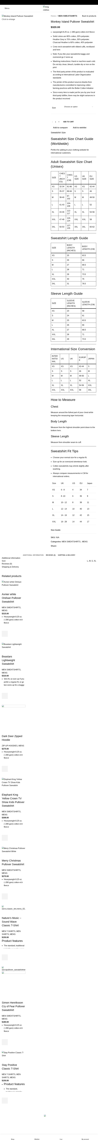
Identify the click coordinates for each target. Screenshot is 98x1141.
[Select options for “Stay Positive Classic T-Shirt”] (5, 1101)
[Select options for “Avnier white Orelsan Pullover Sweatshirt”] (5, 634)
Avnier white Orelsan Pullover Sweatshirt (11, 598)
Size (54, 108)
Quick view (5, 640)
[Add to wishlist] (5, 628)
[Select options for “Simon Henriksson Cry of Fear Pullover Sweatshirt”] (5, 1042)
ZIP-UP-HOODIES (10, 746)
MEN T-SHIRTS (8, 931)
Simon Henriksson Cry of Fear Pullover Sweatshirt (13, 1006)
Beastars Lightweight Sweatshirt (8, 660)
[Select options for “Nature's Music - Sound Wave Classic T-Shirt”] (5, 957)
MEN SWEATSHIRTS (67, 16)
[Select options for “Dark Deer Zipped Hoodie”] (5, 769)
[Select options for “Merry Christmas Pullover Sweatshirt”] (5, 896)
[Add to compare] (5, 589)
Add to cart (68, 122)
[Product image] (13, 983)
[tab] (33, 555)
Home (53, 16)
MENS (85, 542)
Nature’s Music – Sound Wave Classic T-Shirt (11, 921)
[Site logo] (49, 8)
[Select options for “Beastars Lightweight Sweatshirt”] (5, 696)
